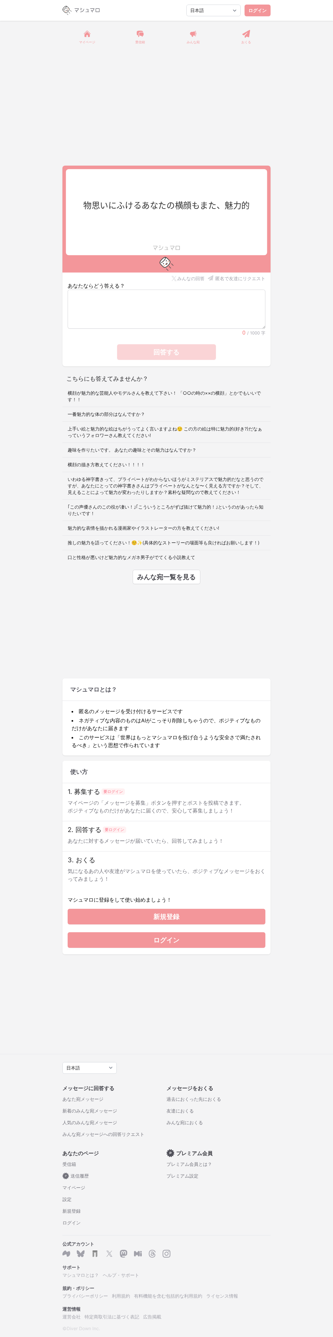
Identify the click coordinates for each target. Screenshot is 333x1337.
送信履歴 (77, 1176)
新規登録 (166, 917)
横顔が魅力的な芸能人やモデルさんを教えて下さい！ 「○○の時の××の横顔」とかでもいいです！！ (164, 396)
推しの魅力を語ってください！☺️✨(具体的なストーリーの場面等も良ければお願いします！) (164, 542)
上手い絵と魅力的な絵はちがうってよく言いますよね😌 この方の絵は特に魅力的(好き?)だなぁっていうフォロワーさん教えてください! (165, 432)
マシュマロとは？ (80, 1275)
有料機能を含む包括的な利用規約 (168, 1296)
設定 (67, 1199)
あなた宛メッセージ (82, 1099)
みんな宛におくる (184, 1122)
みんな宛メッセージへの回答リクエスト (103, 1134)
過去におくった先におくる (193, 1099)
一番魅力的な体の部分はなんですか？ (106, 414)
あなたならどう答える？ (96, 285)
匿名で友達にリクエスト (240, 278)
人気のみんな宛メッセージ (89, 1122)
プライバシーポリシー (85, 1296)
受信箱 (69, 1164)
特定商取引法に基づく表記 (112, 1316)
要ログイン (113, 791)
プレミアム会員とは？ (189, 1164)
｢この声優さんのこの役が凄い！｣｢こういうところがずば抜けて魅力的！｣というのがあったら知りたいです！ (165, 510)
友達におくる (180, 1110)
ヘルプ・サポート (121, 1275)
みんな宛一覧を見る (166, 577)
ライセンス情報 (222, 1296)
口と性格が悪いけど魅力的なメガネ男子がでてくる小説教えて (131, 557)
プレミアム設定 (182, 1176)
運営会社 (71, 1316)
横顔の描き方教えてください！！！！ (106, 464)
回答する (166, 352)
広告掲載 (152, 1316)
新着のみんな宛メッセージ (89, 1110)
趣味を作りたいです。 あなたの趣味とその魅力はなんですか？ (132, 450)
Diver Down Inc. (83, 1328)
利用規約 (121, 1296)
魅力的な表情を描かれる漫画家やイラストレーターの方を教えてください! (143, 528)
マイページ (73, 1187)
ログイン (257, 10)
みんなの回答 (191, 278)
